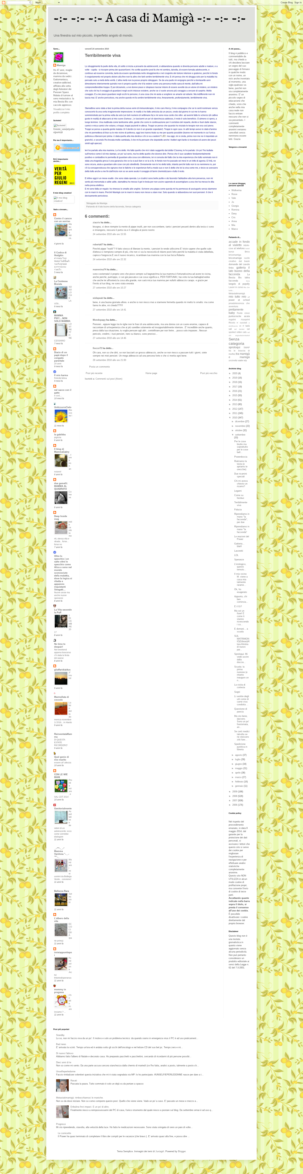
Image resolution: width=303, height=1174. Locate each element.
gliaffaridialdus (62, 669)
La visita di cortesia (239, 686)
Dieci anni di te (63, 1062)
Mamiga (61, 65)
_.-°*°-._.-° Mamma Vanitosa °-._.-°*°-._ (61, 852)
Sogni (237, 692)
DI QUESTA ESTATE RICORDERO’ (61, 742)
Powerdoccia (240, 456)
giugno (239, 764)
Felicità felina (60, 378)
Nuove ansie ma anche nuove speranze (62, 595)
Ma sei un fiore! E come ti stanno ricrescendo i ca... (241, 617)
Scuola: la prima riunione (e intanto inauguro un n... (241, 673)
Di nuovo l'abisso (64, 1053)
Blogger (182, 1151)
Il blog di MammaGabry (61, 450)
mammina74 (99, 269)
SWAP (247, 347)
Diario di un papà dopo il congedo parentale (61, 356)
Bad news (61, 1044)
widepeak (98, 298)
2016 (235, 391)
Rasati (73, 1080)
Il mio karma (61, 375)
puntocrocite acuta (239, 316)
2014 (235, 400)
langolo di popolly (239, 284)
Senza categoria (133, 206)
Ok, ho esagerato (240, 590)
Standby (60, 1035)
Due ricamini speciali (240, 475)
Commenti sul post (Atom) (109, 378)
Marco (234, 229)
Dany (234, 213)
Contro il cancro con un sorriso (63, 220)
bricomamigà (235, 258)
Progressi (61, 1124)
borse (231, 252)
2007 (235, 800)
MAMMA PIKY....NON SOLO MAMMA (62, 318)
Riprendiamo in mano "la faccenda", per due (241, 518)
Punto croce (243, 313)
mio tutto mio (237, 296)
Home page (151, 373)
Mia (233, 225)
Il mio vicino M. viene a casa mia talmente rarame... (241, 579)
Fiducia (238, 509)
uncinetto (233, 360)
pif (249, 297)
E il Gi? (238, 606)
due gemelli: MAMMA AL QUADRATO (61, 486)
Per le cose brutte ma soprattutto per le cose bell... (241, 447)
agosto (239, 755)
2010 (235, 417)
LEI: (164, 136)
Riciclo (232, 323)
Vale (233, 198)
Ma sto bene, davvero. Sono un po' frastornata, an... (241, 721)
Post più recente (94, 373)
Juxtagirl (159, 1151)
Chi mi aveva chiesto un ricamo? (241, 484)
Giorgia (235, 206)
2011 (235, 413)
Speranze (239, 559)
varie (240, 360)
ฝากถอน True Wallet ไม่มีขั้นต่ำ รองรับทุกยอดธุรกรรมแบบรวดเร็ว (62, 264)
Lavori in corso (236, 287)
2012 (235, 409)
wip (245, 360)
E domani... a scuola (241, 630)
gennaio (239, 786)
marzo (238, 777)
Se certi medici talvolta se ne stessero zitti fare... (242, 735)
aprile (238, 772)
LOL (236, 555)
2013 (235, 404)
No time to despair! (59, 645)
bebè (247, 248)
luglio (238, 759)
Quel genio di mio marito (61, 758)
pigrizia (57, 437)
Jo (232, 202)
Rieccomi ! (70, 413)
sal (230, 329)
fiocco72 (97, 348)
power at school (239, 300)
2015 (235, 395)
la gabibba (60, 434)
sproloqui (234, 347)
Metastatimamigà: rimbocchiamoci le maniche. (79, 1097)
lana (248, 281)
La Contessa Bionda (61, 282)
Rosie (234, 194)
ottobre (239, 430)
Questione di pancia (240, 710)
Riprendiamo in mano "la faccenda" (241, 529)
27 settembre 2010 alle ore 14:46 (109, 338)
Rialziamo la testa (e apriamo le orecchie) (240, 465)
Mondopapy (99, 320)
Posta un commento (99, 366)
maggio (239, 768)
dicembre (240, 421)
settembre (240, 434)
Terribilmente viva (240, 503)
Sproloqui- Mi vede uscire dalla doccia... (241, 658)
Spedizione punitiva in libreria (240, 747)
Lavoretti (238, 550)
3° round (70, 675)
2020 (235, 373)
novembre (240, 426)
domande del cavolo (239, 264)
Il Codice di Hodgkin (60, 254)
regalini (232, 319)
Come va (70, 495)
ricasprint (245, 319)
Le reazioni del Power (241, 538)
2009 (235, 791)
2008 (235, 796)
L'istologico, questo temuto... (240, 567)
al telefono (239, 248)
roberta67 (98, 244)
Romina (235, 209)
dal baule (244, 261)
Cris (233, 217)
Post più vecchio (208, 373)
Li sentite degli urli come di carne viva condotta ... (241, 700)
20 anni (57, 363)
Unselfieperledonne (65, 1071)
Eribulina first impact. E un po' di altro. (89, 1106)
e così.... (58, 395)
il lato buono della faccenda (111, 206)
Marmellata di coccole (61, 698)
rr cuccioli (242, 323)
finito (231, 267)
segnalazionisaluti (242, 335)
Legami (238, 491)
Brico (247, 252)
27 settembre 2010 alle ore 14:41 (109, 309)
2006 (235, 805)
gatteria (241, 267)
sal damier (239, 329)
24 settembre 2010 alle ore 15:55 (109, 234)
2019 (235, 377)
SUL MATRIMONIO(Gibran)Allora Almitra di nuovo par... (242, 643)
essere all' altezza (62, 762)
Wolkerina (236, 190)
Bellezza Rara (61, 891)
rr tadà (246, 326)
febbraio (239, 781)
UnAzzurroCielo (62, 407)
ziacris (96, 222)
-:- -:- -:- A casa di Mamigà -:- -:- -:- (149, 18)
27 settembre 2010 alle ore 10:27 (109, 287)
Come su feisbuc (239, 496)
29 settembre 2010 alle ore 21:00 (109, 360)
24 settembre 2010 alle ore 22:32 (109, 259)
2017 (235, 386)
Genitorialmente (63, 808)
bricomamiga (235, 255)
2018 (235, 382)
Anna (234, 221)
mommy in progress (60, 991)
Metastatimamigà (237, 293)
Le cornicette (64, 1133)
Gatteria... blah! (239, 545)
